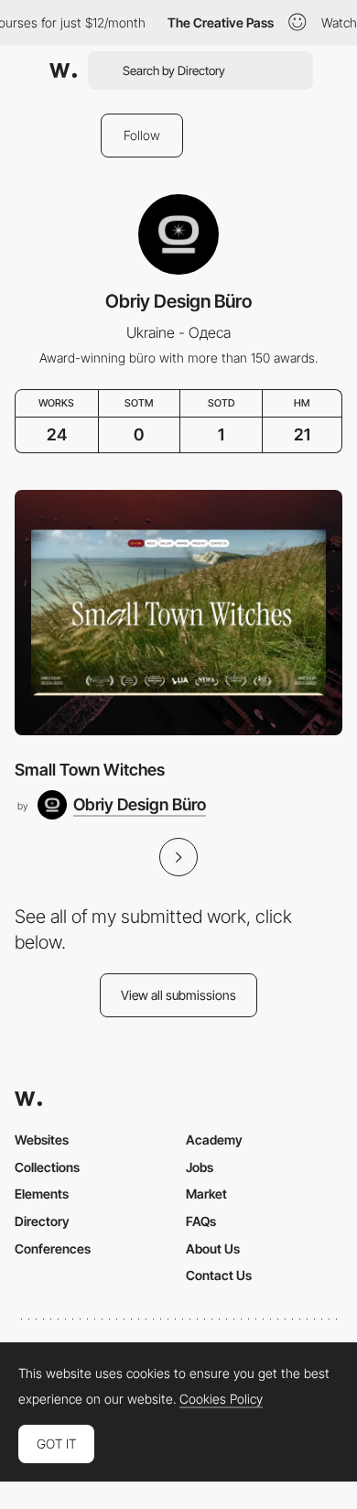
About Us (213, 1248)
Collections (47, 1167)
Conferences (53, 1248)
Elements (42, 1193)
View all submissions (178, 995)
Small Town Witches (90, 769)
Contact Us (219, 1275)
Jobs (199, 1167)
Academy (214, 1139)
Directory (42, 1221)
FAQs (201, 1221)
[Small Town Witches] (178, 613)
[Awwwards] (63, 70)
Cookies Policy (221, 1399)
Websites (42, 1139)
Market (206, 1193)
